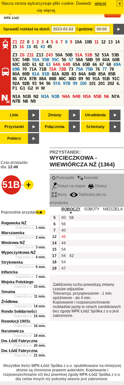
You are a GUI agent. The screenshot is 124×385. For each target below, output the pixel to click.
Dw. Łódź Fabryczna (19, 341)
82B (65, 74)
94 (41, 83)
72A (52, 69)
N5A (87, 96)
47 (63, 268)
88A (42, 78)
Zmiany (54, 115)
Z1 (14, 42)
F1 (14, 88)
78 (111, 69)
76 (97, 69)
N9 (33, 101)
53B (115, 55)
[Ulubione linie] (27, 184)
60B (116, 59)
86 (14, 78)
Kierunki (91, 178)
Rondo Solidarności (19, 311)
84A (82, 74)
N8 (25, 101)
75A (79, 69)
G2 (30, 88)
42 (71, 255)
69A (117, 64)
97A (56, 83)
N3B (55, 96)
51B (88, 55)
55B (45, 59)
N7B (16, 101)
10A (78, 42)
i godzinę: (85, 29)
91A (96, 78)
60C (16, 64)
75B (89, 69)
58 (71, 217)
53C (16, 59)
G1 (22, 88)
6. (118, 83)
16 (21, 46)
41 (35, 46)
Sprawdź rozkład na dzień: (26, 29)
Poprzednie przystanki (20, 212)
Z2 (22, 42)
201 (101, 83)
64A (56, 64)
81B (45, 74)
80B (26, 74)
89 (81, 78)
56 (64, 59)
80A (16, 74)
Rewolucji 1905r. (16, 321)
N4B (76, 96)
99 (75, 83)
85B (111, 74)
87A (23, 78)
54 (63, 249)
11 (96, 42)
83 (74, 74)
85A (102, 74)
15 (14, 46)
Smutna (8, 292)
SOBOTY (92, 209)
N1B (27, 96)
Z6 (22, 55)
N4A (66, 96)
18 (28, 46)
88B (52, 78)
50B (68, 55)
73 (71, 69)
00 (63, 217)
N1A (16, 96)
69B (16, 69)
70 (24, 69)
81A (35, 74)
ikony (62, 194)
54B (26, 59)
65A (76, 64)
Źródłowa (9, 301)
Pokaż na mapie (72, 186)
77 (104, 69)
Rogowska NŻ (13, 223)
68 (109, 64)
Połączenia (55, 127)
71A (33, 69)
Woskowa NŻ (13, 243)
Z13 (39, 55)
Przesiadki (65, 178)
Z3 (14, 55)
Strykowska (12, 262)
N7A (116, 96)
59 (97, 59)
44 (63, 243)
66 (95, 64)
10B (88, 42)
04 (63, 255)
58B (89, 59)
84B (92, 74)
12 (103, 42)
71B (42, 69)
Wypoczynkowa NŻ (18, 252)
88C (62, 78)
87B (33, 78)
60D (26, 64)
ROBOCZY (70, 209)
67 (102, 64)
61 (34, 64)
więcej (100, 3)
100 (83, 83)
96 (48, 83)
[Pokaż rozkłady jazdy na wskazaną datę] (118, 29)
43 (42, 46)
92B (26, 83)
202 (110, 83)
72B (62, 69)
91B (106, 78)
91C (116, 78)
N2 (35, 96)
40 (63, 230)
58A (79, 59)
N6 (106, 96)
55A (35, 59)
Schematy (95, 127)
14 (117, 42)
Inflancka (9, 272)
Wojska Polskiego (17, 282)
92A (16, 83)
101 (92, 83)
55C (55, 59)
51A (78, 55)
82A (55, 74)
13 (110, 42)
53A (105, 55)
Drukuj (100, 186)
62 (41, 64)
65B (86, 64)
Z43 (49, 55)
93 (34, 83)
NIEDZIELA (113, 209)
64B (66, 64)
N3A (45, 96)
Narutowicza (12, 331)
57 (71, 59)
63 (48, 64)
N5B (97, 96)
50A (59, 55)
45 (49, 46)
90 (88, 78)
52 (97, 55)
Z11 (30, 55)
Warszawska (12, 233)
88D (72, 78)
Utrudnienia (95, 115)
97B (66, 83)
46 (63, 236)
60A (106, 59)
